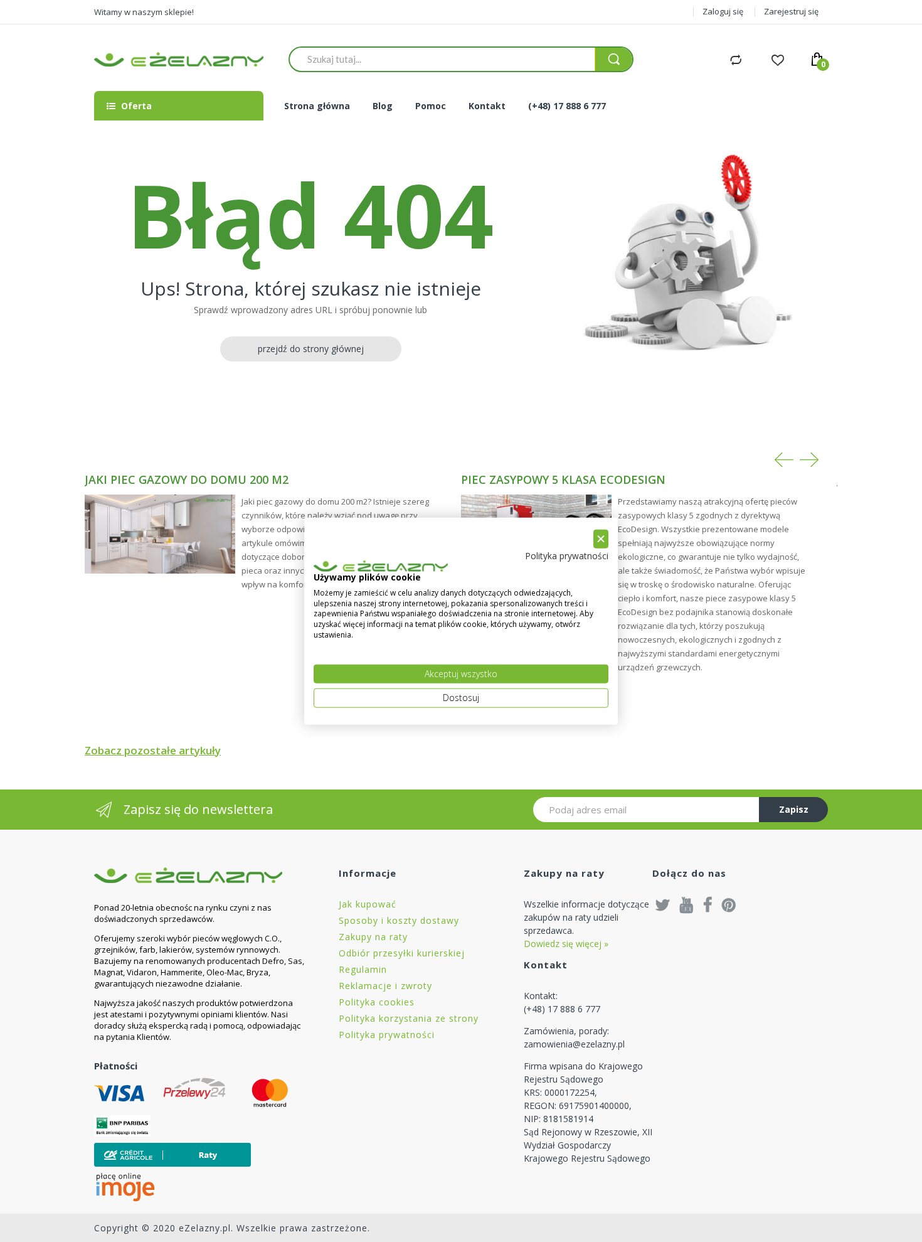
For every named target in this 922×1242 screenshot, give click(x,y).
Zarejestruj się (791, 11)
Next (809, 459)
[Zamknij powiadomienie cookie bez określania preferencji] (600, 539)
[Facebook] (708, 904)
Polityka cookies (377, 1002)
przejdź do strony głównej (311, 349)
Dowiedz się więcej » (566, 944)
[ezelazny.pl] (178, 59)
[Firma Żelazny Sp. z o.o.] (200, 875)
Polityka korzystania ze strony (409, 1018)
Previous (784, 459)
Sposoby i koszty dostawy (399, 920)
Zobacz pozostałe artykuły (153, 750)
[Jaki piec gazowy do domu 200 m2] (160, 534)
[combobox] (442, 59)
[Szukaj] (613, 59)
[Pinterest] (729, 904)
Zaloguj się (722, 11)
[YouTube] (687, 904)
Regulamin (363, 969)
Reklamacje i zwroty (385, 986)
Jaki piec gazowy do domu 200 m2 (187, 479)
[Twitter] (662, 904)
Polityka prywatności (387, 1035)
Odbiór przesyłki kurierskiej (402, 953)
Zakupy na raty (373, 937)
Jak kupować (367, 904)
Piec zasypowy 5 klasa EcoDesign (563, 479)
